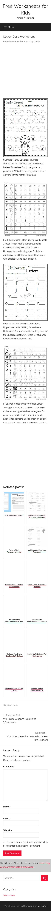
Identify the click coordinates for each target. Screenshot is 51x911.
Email (6, 818)
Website (7, 830)
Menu (11, 27)
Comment (9, 766)
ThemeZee (41, 906)
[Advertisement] (25, 69)
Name (7, 806)
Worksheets (12, 705)
